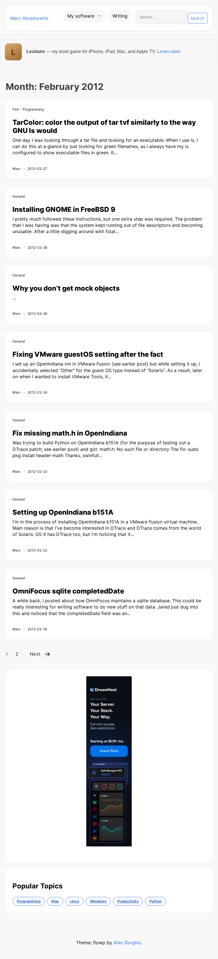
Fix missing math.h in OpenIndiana (69, 433)
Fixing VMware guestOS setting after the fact (87, 354)
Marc (16, 168)
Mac (55, 901)
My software (80, 16)
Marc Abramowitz (29, 18)
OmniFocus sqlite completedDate (68, 591)
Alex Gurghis (127, 942)
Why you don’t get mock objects (66, 288)
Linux (74, 901)
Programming (33, 109)
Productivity (128, 901)
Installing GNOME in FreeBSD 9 (63, 209)
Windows (98, 901)
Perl (15, 109)
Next (35, 654)
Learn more (168, 51)
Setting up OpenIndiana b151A (63, 512)
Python (155, 901)
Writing (119, 16)
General (18, 196)
